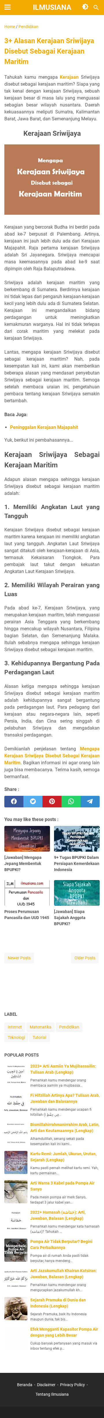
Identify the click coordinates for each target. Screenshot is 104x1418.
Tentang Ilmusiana (52, 1394)
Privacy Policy (72, 1384)
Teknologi (16, 1037)
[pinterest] (52, 801)
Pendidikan (69, 1027)
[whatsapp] (71, 801)
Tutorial (39, 1037)
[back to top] (92, 1405)
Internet (15, 1027)
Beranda (24, 1384)
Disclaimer (46, 1384)
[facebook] (13, 801)
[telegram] (90, 801)
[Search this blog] (96, 7)
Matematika (40, 1027)
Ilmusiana (52, 7)
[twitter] (32, 801)
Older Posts (85, 958)
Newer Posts (19, 958)
